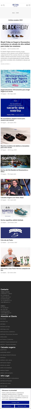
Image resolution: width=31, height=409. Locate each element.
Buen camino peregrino (7, 373)
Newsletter (4, 337)
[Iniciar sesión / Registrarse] (27, 5)
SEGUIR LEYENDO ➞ (5, 64)
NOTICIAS (4, 350)
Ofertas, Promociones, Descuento (10, 334)
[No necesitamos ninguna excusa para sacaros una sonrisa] (15, 108)
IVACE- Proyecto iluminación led (9, 342)
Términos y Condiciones (7, 339)
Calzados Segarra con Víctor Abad (12, 197)
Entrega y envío (5, 329)
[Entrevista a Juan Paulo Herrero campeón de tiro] (15, 257)
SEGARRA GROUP (6, 352)
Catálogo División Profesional (9, 355)
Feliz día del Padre (7, 240)
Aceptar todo (15, 402)
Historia (3, 357)
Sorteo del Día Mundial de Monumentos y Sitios (14, 171)
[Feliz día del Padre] (15, 232)
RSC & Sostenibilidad (7, 367)
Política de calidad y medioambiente (10, 378)
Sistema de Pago (6, 326)
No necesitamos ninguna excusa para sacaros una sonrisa (13, 119)
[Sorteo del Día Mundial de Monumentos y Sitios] (15, 161)
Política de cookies (13, 399)
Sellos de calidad (6, 365)
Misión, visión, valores (7, 360)
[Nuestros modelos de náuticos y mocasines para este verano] (15, 136)
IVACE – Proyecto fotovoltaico (9, 344)
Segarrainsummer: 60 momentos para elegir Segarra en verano (15, 90)
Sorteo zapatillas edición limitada (12, 220)
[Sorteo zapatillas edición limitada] (15, 211)
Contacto (4, 319)
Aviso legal (4, 386)
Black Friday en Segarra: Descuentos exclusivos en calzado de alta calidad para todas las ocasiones (15, 44)
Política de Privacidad (7, 381)
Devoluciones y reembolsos (8, 331)
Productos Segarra (6, 362)
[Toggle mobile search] (4, 5)
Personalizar (7, 406)
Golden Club (5, 321)
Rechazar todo (22, 406)
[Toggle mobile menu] (2, 5)
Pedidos (4, 324)
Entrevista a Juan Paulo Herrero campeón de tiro (15, 269)
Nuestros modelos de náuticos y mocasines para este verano (15, 146)
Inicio (13, 13)
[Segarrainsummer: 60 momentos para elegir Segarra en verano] (15, 79)
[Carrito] (29, 5)
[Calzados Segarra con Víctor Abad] (15, 187)
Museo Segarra (5, 370)
